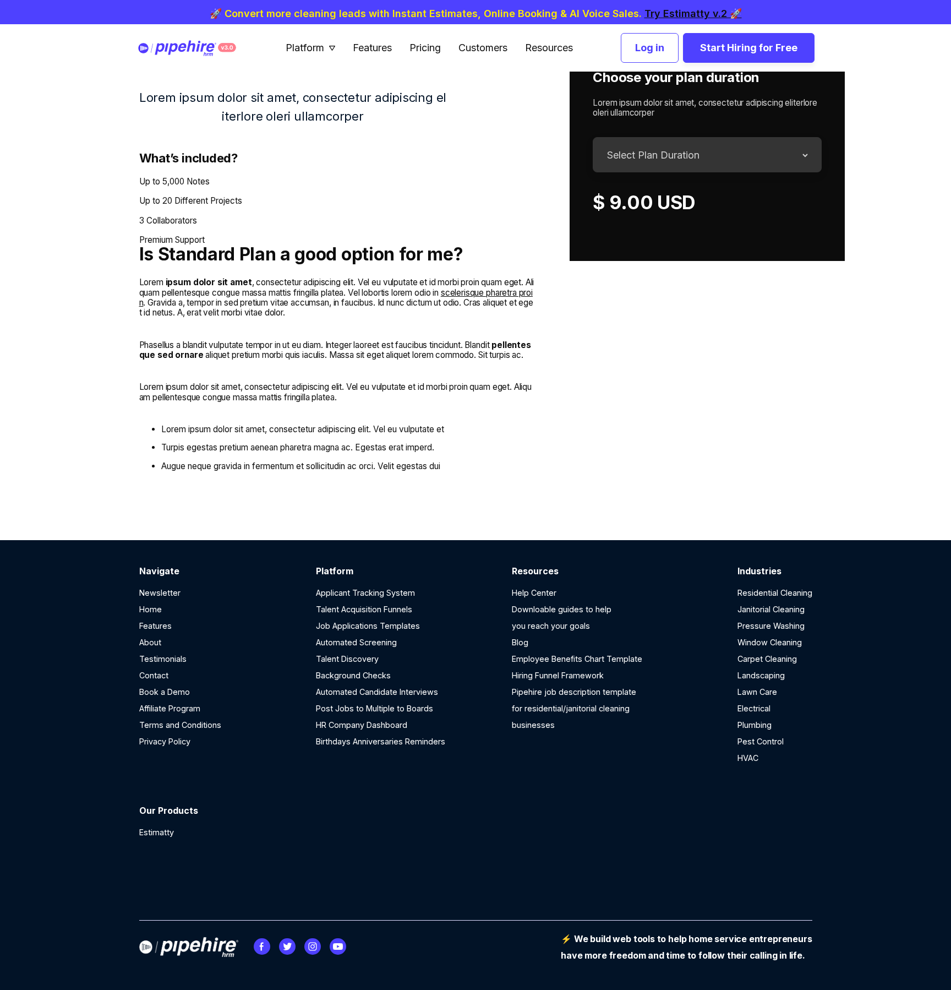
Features (372, 47)
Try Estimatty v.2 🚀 (693, 13)
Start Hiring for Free (748, 47)
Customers (482, 47)
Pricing (425, 47)
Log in (649, 47)
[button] (311, 47)
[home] (195, 48)
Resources (549, 47)
